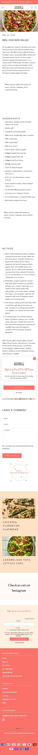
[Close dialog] (34, 358)
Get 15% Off (19, 387)
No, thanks (19, 392)
